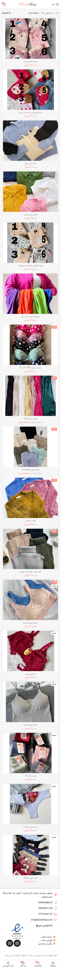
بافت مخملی (30, 520)
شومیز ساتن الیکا (30, 418)
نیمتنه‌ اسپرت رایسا (30, 622)
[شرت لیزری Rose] (30, 855)
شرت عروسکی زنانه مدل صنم (30, 112)
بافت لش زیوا (30, 163)
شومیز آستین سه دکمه (30, 316)
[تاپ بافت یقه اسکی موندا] (30, 549)
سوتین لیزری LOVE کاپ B (30, 367)
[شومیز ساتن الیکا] (30, 396)
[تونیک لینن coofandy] (30, 447)
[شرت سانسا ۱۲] (30, 753)
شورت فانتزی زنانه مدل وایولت (30, 265)
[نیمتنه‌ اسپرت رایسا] (30, 600)
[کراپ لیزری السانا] (30, 702)
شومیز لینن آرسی (30, 214)
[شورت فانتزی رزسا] (30, 38)
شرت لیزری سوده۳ (30, 826)
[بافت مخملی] (30, 498)
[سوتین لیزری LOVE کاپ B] (30, 345)
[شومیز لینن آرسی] (30, 191)
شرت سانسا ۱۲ (30, 775)
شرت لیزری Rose (30, 877)
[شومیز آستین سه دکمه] (30, 294)
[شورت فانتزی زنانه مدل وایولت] (30, 243)
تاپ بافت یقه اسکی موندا (30, 571)
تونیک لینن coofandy (30, 469)
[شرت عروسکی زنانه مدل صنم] (30, 89)
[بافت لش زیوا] (30, 140)
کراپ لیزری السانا (30, 724)
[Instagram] (17, 943)
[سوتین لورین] (30, 651)
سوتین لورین (30, 673)
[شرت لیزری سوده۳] (30, 804)
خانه (57, 13)
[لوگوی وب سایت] (29, 4)
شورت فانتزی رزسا (31, 61)
